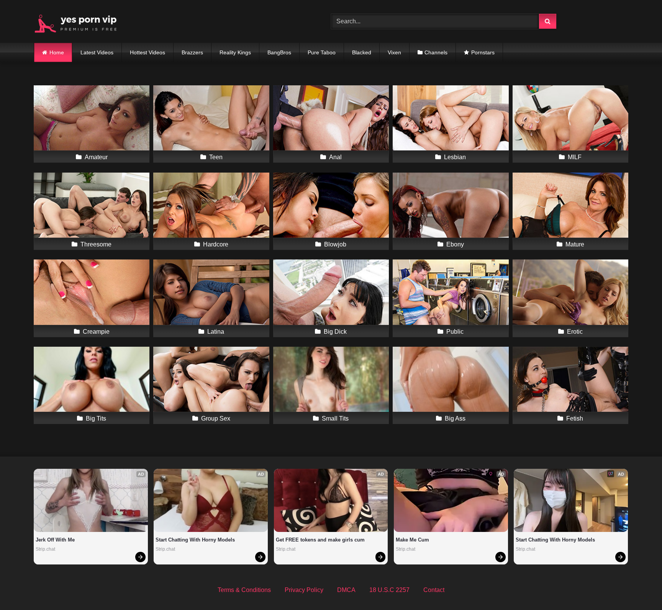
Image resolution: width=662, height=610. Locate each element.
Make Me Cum (412, 540)
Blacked (361, 52)
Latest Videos (96, 52)
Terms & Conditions (244, 590)
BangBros (279, 52)
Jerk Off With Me (55, 540)
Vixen (394, 52)
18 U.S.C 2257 (389, 590)
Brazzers (192, 52)
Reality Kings (235, 52)
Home (56, 52)
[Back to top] (638, 587)
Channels (435, 52)
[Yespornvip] (81, 21)
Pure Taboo (322, 52)
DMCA (346, 590)
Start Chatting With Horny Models (195, 540)
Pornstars (483, 52)
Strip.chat (45, 549)
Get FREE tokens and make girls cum (320, 540)
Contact (433, 590)
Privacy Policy (304, 590)
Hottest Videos (147, 52)
